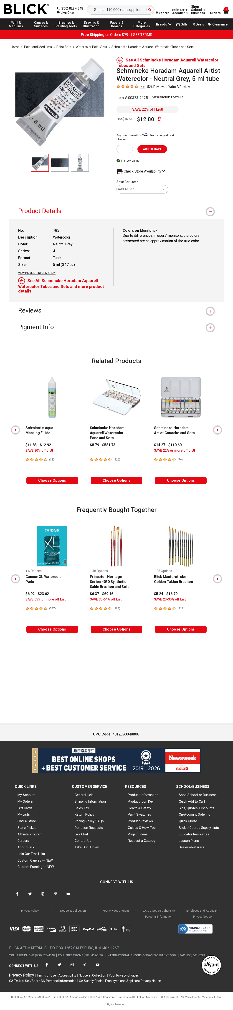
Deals (200, 24)
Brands (161, 24)
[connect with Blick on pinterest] (55, 897)
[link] (65, 13)
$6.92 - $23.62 (37, 594)
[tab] (116, 211)
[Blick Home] (26, 9)
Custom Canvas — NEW (35, 860)
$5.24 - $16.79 (165, 594)
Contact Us (83, 841)
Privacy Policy (30, 910)
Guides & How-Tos (142, 828)
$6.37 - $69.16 (101, 594)
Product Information (143, 795)
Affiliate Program (30, 834)
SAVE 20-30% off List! (170, 599)
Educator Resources (194, 834)
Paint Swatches (139, 814)
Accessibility (67, 975)
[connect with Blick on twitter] (30, 897)
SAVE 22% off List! (147, 109)
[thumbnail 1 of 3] (40, 163)
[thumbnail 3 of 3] (80, 163)
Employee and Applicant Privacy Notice (202, 913)
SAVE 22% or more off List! (174, 451)
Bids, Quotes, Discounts (196, 808)
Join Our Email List (31, 854)
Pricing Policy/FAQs (89, 821)
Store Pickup (27, 828)
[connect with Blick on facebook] (17, 897)
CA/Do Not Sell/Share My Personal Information (158, 913)
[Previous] (15, 430)
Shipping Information (90, 801)
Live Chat (81, 834)
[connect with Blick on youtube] (68, 897)
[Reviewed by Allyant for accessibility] (211, 965)
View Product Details (168, 97)
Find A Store (27, 821)
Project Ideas (138, 834)
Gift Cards (25, 808)
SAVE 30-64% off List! (106, 599)
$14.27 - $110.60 (168, 445)
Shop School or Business (198, 795)
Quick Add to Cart (192, 801)
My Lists (24, 814)
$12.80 (145, 119)
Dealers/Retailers (191, 847)
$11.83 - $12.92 (38, 445)
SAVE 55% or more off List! (45, 599)
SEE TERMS (142, 35)
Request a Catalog (141, 841)
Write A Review (179, 87)
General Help (84, 795)
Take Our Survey (87, 847)
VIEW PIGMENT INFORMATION (37, 273)
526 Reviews (156, 87)
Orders (215, 13)
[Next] (217, 430)
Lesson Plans (189, 841)
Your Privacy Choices (115, 910)
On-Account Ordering (194, 814)
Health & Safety (139, 808)
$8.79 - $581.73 (102, 445)
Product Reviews (140, 821)
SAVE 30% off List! (39, 451)
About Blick (26, 847)
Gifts (184, 24)
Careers (23, 841)
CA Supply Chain (91, 981)
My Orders (25, 801)
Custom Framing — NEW (36, 867)
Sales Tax (82, 808)
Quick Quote (188, 821)
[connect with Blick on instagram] (42, 897)
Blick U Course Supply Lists (199, 828)
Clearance (220, 24)
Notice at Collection (73, 910)
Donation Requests (89, 828)
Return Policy (84, 814)
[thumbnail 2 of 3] (60, 163)
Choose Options (52, 480)
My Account (26, 795)
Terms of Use (46, 975)
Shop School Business (198, 10)
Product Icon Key (141, 801)
